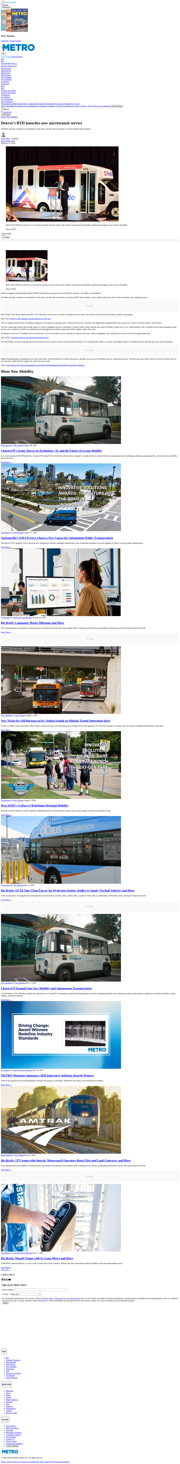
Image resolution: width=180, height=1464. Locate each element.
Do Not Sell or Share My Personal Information (51, 1462)
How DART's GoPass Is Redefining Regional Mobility (35, 805)
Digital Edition (15, 41)
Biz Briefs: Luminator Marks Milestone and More (32, 622)
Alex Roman (18, 445)
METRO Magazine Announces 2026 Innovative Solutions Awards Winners (47, 1075)
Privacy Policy (87, 106)
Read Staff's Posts (8, 141)
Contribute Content (54, 106)
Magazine (5, 104)
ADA (9, 365)
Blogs (15, 104)
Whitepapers (57, 104)
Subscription (6, 106)
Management (6, 68)
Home (3, 117)
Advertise (27, 106)
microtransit (25, 365)
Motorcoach (5, 73)
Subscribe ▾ (6, 7)
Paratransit (5, 82)
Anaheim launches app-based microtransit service (30, 338)
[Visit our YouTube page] (9, 1280)
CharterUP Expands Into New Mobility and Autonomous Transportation (46, 988)
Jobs (43, 104)
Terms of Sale (28, 1462)
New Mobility (6, 77)
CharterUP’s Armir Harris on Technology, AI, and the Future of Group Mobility (51, 450)
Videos (20, 104)
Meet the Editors (17, 106)
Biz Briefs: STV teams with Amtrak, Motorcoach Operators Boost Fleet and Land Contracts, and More (66, 1160)
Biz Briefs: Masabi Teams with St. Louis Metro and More (37, 1258)
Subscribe (5, 41)
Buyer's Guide (74, 104)
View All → (5, 1270)
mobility (43, 365)
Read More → (6, 462)
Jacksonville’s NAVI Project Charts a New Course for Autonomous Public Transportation (57, 537)
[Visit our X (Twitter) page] (7, 1280)
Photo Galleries (29, 104)
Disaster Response (8, 63)
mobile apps (35, 365)
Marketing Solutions (39, 106)
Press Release (67, 106)
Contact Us (77, 106)
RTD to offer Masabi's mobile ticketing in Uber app (30, 319)
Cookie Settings (116, 106)
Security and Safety (8, 91)
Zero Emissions (7, 99)
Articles (23, 2)
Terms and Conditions (101, 106)
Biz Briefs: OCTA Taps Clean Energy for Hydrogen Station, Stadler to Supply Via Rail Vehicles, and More (68, 890)
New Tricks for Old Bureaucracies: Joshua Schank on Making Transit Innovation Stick (55, 720)
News (18, 2)
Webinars (49, 104)
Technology (5, 95)
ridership (49, 365)
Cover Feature (10, 2)
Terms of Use (17, 1462)
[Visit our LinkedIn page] (4, 1280)
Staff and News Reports (22, 618)
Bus (2, 59)
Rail (2, 86)
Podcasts (38, 104)
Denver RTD (16, 365)
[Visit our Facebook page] (2, 1280)
